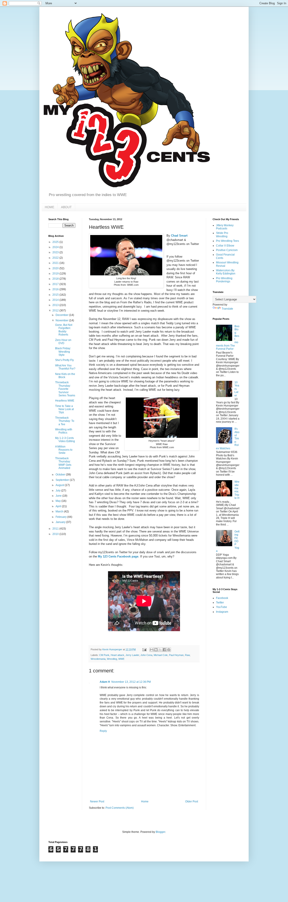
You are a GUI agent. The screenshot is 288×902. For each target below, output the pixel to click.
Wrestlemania (98, 659)
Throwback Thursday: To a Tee (64, 421)
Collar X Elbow (225, 245)
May (58, 500)
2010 (55, 534)
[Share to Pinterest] (168, 649)
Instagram (222, 611)
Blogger (160, 831)
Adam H (105, 681)
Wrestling (112, 659)
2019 (55, 273)
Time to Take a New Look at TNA (64, 409)
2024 (55, 247)
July (58, 490)
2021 (55, 263)
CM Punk (104, 655)
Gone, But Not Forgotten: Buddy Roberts (63, 329)
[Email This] (151, 649)
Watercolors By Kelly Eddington (225, 272)
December (62, 315)
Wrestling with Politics (63, 431)
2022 (55, 257)
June (59, 495)
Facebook (222, 598)
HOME (49, 207)
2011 (55, 528)
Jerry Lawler (132, 655)
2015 (55, 294)
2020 (55, 268)
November (62, 320)
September (63, 480)
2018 (55, 278)
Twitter (220, 602)
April (59, 506)
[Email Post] (144, 649)
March (60, 511)
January (61, 522)
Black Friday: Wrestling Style (63, 351)
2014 (55, 299)
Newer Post (97, 801)
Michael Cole (161, 655)
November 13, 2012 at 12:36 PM (131, 681)
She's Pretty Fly (64, 360)
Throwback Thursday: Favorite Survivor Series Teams (65, 389)
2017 (55, 284)
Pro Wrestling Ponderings (224, 280)
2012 (55, 310)
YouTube (221, 607)
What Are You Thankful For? (65, 367)
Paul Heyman (176, 655)
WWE (121, 659)
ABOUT (66, 207)
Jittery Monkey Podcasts (225, 227)
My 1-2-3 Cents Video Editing (65, 439)
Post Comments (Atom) (120, 807)
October (61, 474)
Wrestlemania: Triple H (236, 490)
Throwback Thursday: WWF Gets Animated (63, 463)
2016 (55, 289)
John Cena (146, 655)
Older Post (191, 801)
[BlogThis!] (156, 649)
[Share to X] (160, 649)
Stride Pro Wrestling (222, 234)
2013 (55, 305)
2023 (55, 252)
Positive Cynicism (227, 250)
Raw (187, 655)
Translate (227, 308)
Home (144, 801)
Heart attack (117, 655)
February (61, 516)
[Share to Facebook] (164, 649)
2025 (55, 242)
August (60, 485)
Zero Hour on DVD (63, 341)
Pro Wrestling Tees (227, 240)
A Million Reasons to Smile (63, 450)
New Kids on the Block (65, 375)
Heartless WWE (64, 400)
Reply (103, 731)
